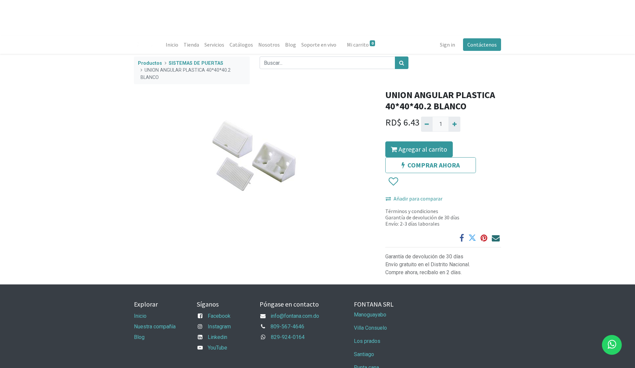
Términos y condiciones (411, 211)
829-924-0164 (288, 337)
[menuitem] (172, 44)
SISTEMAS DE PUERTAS (196, 63)
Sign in (447, 44)
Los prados (367, 341)
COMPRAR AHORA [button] (433, 165)
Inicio (140, 316)
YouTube (217, 348)
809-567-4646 (287, 326)
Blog (139, 337)
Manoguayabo (370, 315)
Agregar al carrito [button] (422, 149)
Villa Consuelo (370, 328)
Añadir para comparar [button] (418, 198)
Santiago (364, 354)
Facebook (219, 316)
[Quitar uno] (427, 124)
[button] (393, 181)
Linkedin (217, 337)
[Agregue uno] (454, 124)
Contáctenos (482, 44)
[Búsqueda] (401, 62)
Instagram (219, 326)
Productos (150, 63)
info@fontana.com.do (295, 316)
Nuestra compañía (155, 326)
